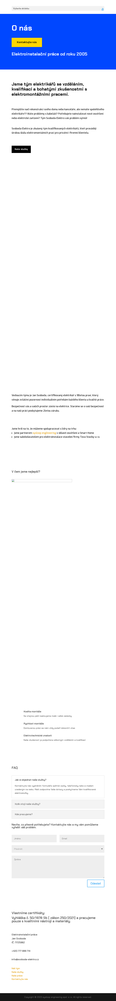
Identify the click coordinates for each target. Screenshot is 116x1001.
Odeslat (95, 883)
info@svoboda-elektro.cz (25, 959)
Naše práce (17, 975)
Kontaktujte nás (27, 42)
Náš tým (16, 968)
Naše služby (21, 149)
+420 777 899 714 (21, 950)
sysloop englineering (44, 433)
